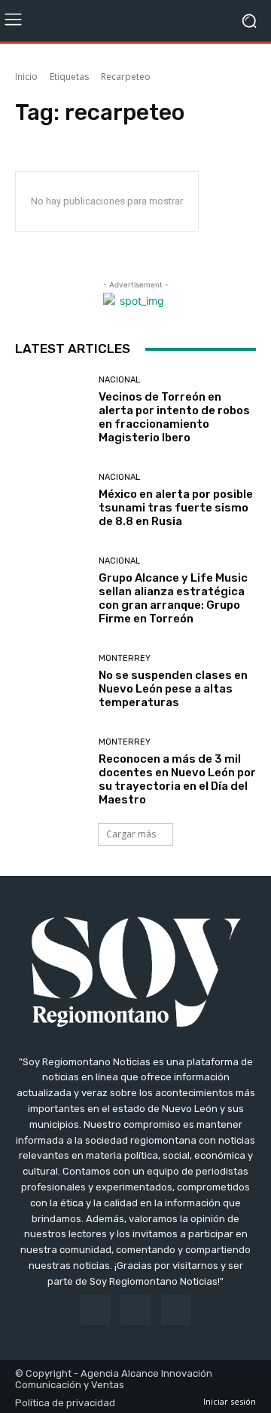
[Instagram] (135, 1310)
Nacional (119, 380)
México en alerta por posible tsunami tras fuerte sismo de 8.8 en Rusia (176, 507)
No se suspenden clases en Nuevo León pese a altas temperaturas (173, 688)
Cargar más (131, 834)
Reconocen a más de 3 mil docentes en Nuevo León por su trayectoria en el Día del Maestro (177, 779)
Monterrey (125, 658)
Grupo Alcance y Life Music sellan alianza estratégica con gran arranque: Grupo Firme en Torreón (173, 598)
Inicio (26, 76)
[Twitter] (175, 1310)
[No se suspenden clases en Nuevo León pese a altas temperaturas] (51, 681)
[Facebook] (95, 1310)
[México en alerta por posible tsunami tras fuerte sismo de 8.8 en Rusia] (51, 500)
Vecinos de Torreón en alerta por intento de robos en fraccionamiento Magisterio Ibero (174, 417)
